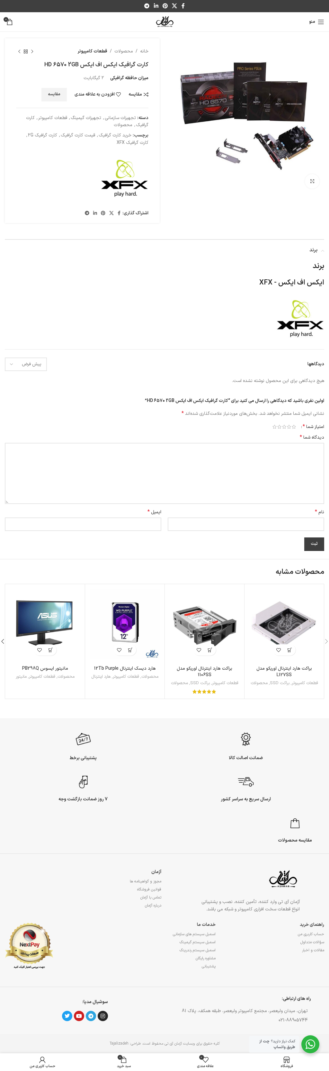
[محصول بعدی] (19, 51)
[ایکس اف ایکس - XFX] (124, 178)
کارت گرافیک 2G (42, 135)
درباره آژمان (153, 905)
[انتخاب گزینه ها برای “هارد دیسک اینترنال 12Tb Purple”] (130, 650)
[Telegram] (91, 1016)
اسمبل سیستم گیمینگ (198, 942)
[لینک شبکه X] (174, 6)
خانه (144, 51)
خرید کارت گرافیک (115, 135)
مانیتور (21, 677)
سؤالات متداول (312, 942)
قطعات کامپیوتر (92, 51)
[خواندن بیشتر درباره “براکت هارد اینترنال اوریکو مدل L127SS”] (290, 650)
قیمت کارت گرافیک (78, 135)
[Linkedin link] (156, 6)
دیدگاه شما (312, 437)
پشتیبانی (209, 966)
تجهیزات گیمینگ (86, 118)
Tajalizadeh (119, 1044)
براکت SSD (279, 683)
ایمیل (154, 512)
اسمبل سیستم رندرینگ (198, 950)
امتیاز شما (313, 426)
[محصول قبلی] (32, 51)
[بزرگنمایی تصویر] (312, 181)
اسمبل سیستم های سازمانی (194, 934)
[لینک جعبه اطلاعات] (246, 745)
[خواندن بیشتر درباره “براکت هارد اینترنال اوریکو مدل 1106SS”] (210, 650)
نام (319, 512)
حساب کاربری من (311, 934)
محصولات (123, 51)
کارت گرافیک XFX (132, 142)
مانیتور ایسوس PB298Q (45, 668)
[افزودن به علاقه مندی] (278, 650)
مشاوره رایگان (206, 958)
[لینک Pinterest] (165, 6)
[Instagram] (103, 1016)
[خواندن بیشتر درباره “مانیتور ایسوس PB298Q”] (51, 650)
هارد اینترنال (101, 677)
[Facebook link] (183, 6)
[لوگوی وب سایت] (164, 21)
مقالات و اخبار (313, 950)
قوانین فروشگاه (149, 889)
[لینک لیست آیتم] (237, 1020)
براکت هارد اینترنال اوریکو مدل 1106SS (204, 671)
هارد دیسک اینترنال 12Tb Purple (125, 668)
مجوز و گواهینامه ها (145, 881)
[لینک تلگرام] (147, 6)
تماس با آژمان (150, 897)
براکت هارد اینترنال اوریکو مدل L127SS (284, 671)
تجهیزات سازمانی (120, 118)
